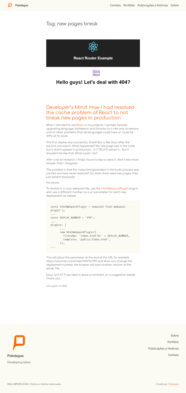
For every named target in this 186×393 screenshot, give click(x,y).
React (80, 125)
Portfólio (129, 5)
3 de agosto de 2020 (56, 286)
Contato (115, 5)
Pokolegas (21, 5)
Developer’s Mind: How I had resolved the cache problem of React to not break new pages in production (90, 112)
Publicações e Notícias (153, 5)
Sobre (175, 5)
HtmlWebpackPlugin (114, 188)
